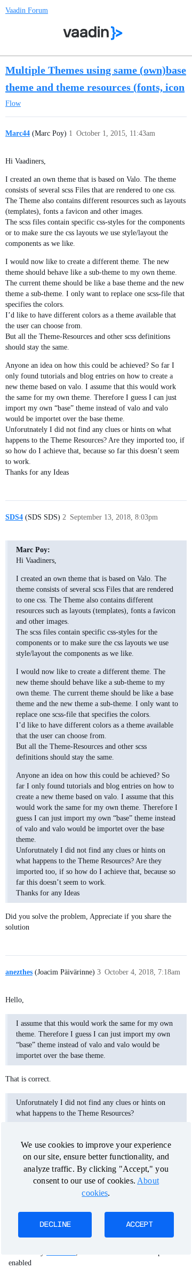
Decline (54, 1224)
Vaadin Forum (26, 10)
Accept (139, 1224)
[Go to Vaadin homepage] (93, 33)
